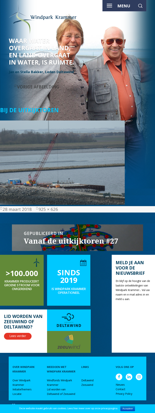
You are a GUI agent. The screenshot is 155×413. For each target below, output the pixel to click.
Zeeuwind (87, 385)
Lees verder (17, 336)
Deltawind (87, 380)
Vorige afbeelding (38, 87)
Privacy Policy (124, 393)
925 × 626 (48, 209)
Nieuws (120, 384)
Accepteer (127, 408)
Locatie (17, 394)
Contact (120, 389)
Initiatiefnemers (22, 389)
